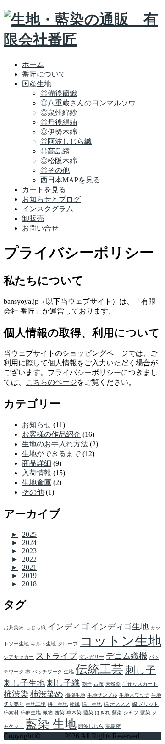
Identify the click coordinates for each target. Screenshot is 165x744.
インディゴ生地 (119, 626)
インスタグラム (47, 209)
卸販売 (33, 218)
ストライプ (56, 656)
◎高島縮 (55, 151)
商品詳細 (36, 463)
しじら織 (36, 627)
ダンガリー (91, 657)
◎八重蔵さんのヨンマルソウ (88, 103)
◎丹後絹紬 (58, 122)
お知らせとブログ (51, 199)
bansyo (52, 736)
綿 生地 (92, 704)
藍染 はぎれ (96, 712)
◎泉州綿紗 (58, 112)
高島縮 (113, 726)
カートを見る (44, 189)
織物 (48, 712)
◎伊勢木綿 (58, 132)
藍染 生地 (51, 724)
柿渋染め (46, 694)
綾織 (75, 704)
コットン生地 (120, 641)
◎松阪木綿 (58, 161)
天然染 (113, 684)
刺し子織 (63, 683)
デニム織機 (126, 656)
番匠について (44, 74)
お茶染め (14, 627)
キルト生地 (43, 643)
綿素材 (11, 712)
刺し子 (140, 670)
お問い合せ (40, 228)
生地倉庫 (36, 482)
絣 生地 (58, 704)
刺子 (87, 684)
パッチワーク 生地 (53, 671)
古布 (99, 684)
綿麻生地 (31, 712)
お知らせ (36, 425)
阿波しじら (91, 726)
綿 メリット (145, 704)
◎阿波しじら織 (66, 141)
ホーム (33, 64)
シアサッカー (19, 657)
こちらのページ (51, 382)
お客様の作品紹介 (51, 434)
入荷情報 (36, 473)
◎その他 (55, 170)
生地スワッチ (134, 695)
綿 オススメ (117, 704)
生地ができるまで (51, 453)
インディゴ (68, 626)
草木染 (74, 712)
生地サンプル (102, 695)
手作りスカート (140, 684)
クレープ (68, 643)
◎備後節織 (58, 93)
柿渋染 (16, 694)
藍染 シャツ (125, 712)
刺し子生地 (24, 683)
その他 (33, 492)
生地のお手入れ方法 (55, 444)
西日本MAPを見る (70, 180)
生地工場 (36, 704)
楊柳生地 (75, 695)
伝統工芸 (99, 669)
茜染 (60, 712)
